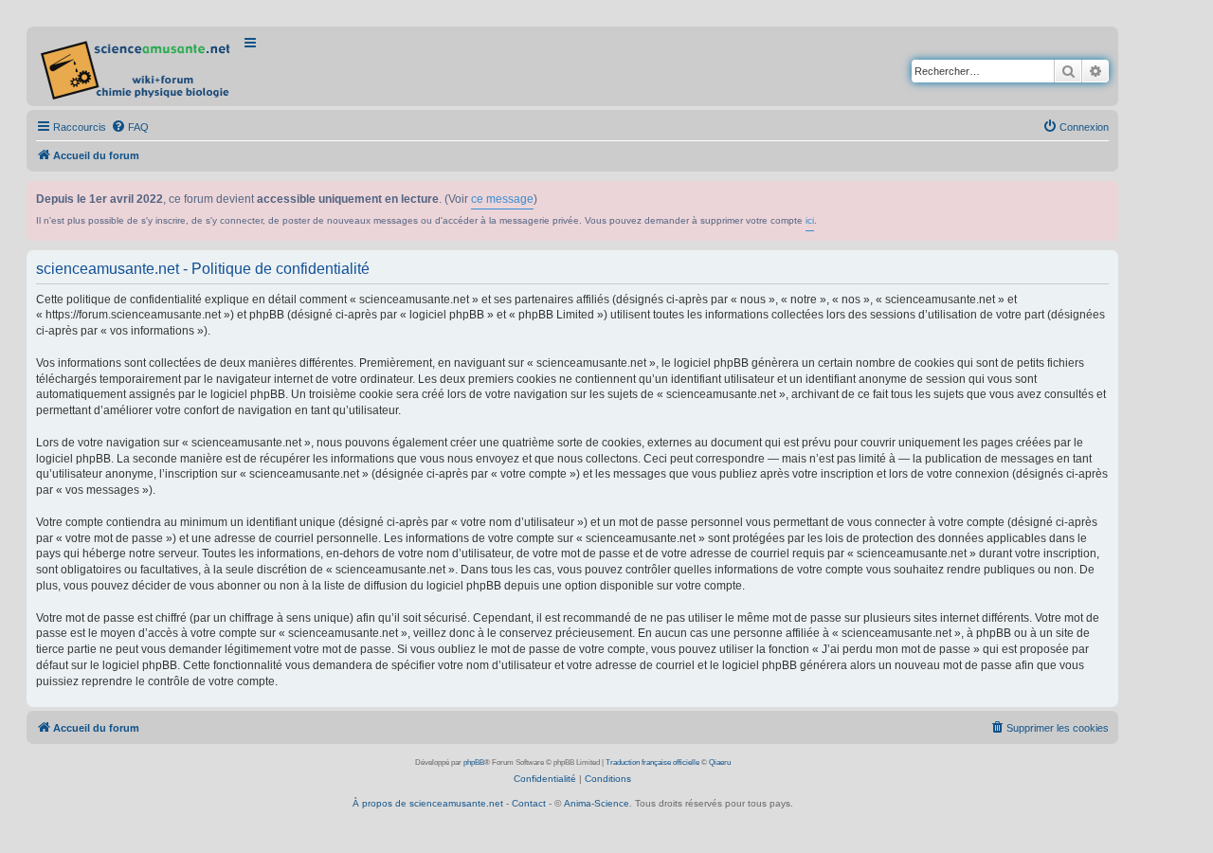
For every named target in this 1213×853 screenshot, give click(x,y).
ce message (502, 199)
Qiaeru (720, 762)
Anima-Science (596, 803)
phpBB (473, 762)
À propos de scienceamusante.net (428, 803)
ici (810, 220)
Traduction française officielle (652, 762)
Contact (529, 803)
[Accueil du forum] (137, 66)
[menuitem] (130, 127)
